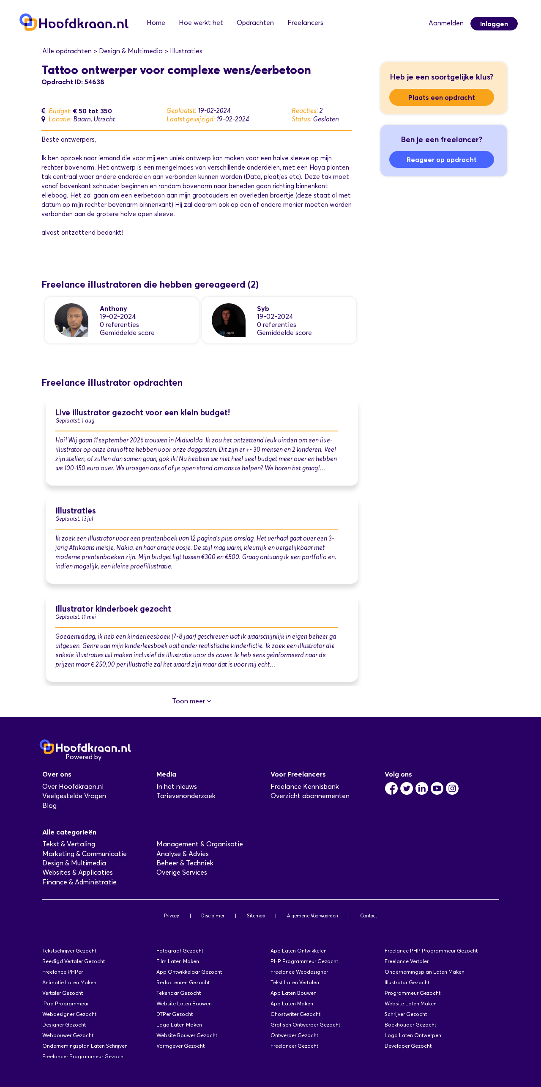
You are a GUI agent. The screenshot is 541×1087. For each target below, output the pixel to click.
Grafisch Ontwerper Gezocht (305, 1024)
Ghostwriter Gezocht (295, 1014)
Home (156, 23)
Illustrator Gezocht (407, 982)
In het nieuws (176, 786)
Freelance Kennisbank (304, 786)
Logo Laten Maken (179, 1024)
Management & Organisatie (199, 844)
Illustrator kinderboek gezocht (113, 609)
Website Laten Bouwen (184, 1003)
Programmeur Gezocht (412, 993)
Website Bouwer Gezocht (186, 1035)
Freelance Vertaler (407, 961)
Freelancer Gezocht (294, 1046)
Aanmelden (446, 23)
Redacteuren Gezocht (183, 982)
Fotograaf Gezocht (179, 950)
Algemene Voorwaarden (312, 916)
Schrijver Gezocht (406, 1014)
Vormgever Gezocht (180, 1046)
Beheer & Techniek (184, 863)
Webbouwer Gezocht (67, 1035)
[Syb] (229, 320)
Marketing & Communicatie (84, 854)
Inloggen (494, 23)
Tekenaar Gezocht (178, 993)
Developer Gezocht (408, 1046)
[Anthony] (71, 320)
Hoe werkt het (201, 23)
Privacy (171, 916)
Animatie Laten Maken (69, 982)
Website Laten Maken (411, 1003)
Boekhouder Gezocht (410, 1024)
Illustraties (75, 511)
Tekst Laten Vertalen (294, 982)
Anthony (113, 308)
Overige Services (181, 872)
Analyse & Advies (182, 854)
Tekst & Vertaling (68, 844)
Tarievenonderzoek (186, 796)
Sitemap (256, 916)
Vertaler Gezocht (62, 993)
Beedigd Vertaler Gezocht (73, 961)
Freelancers (305, 23)
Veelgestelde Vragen (74, 796)
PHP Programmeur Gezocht (304, 961)
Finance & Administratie (79, 882)
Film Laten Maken (177, 961)
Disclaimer (212, 916)
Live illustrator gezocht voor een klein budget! (142, 412)
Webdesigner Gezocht (69, 1014)
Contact (368, 916)
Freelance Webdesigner (299, 972)
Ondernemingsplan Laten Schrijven (85, 1046)
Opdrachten (255, 23)
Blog (49, 806)
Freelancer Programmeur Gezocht (83, 1056)
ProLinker (117, 757)
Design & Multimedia (74, 863)
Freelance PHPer (62, 972)
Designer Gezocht (64, 1024)
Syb (263, 308)
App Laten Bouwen (293, 993)
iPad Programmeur (65, 1003)
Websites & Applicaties (77, 872)
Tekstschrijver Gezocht (69, 950)
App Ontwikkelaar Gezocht (189, 972)
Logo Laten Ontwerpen (413, 1035)
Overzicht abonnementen (310, 796)
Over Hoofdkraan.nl (73, 786)
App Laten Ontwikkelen (298, 950)
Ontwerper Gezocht (294, 1035)
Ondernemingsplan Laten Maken (424, 972)
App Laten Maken (291, 1003)
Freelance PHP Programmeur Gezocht (431, 950)
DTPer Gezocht (174, 1014)
